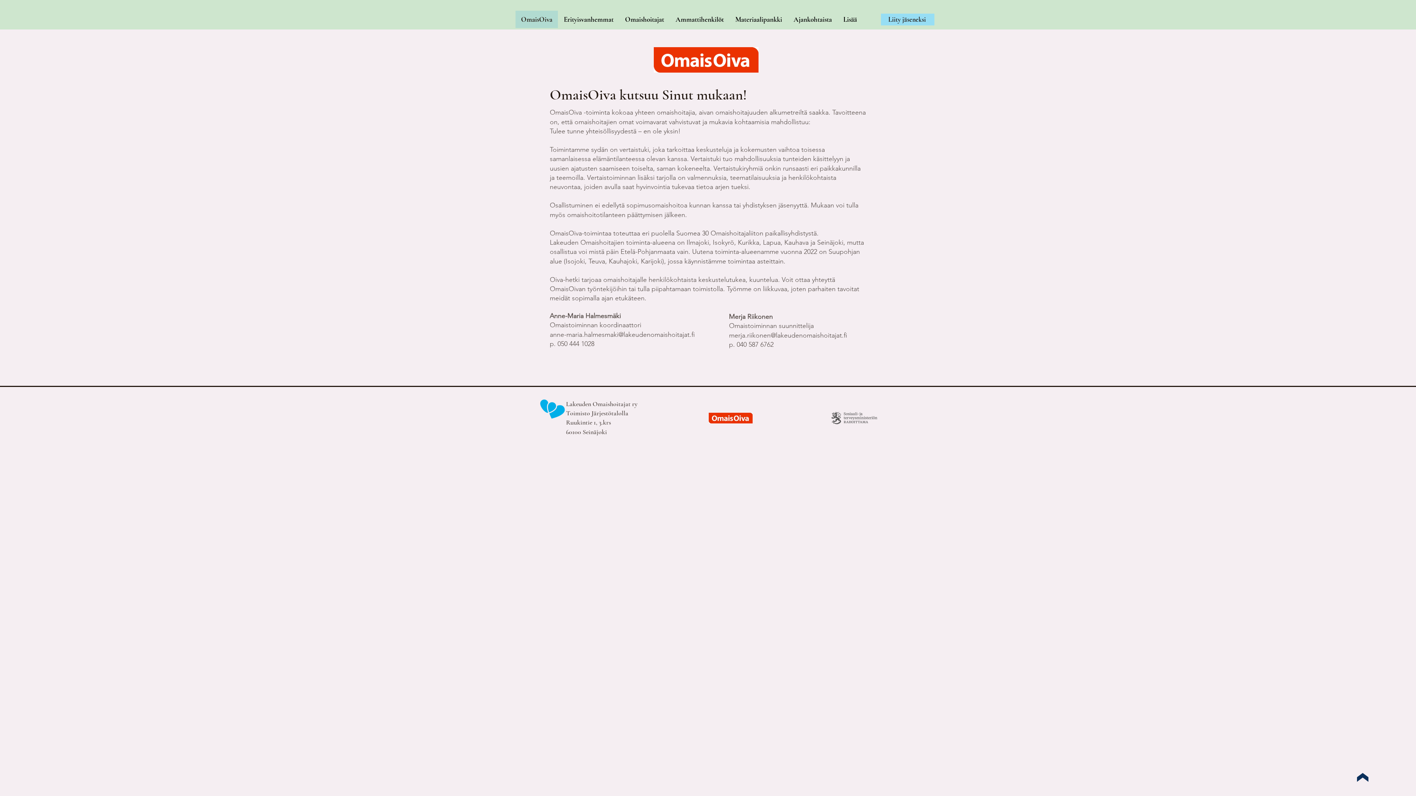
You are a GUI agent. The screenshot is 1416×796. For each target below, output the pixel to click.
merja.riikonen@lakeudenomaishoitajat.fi (788, 335)
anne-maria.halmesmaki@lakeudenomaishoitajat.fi (622, 335)
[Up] (1362, 777)
